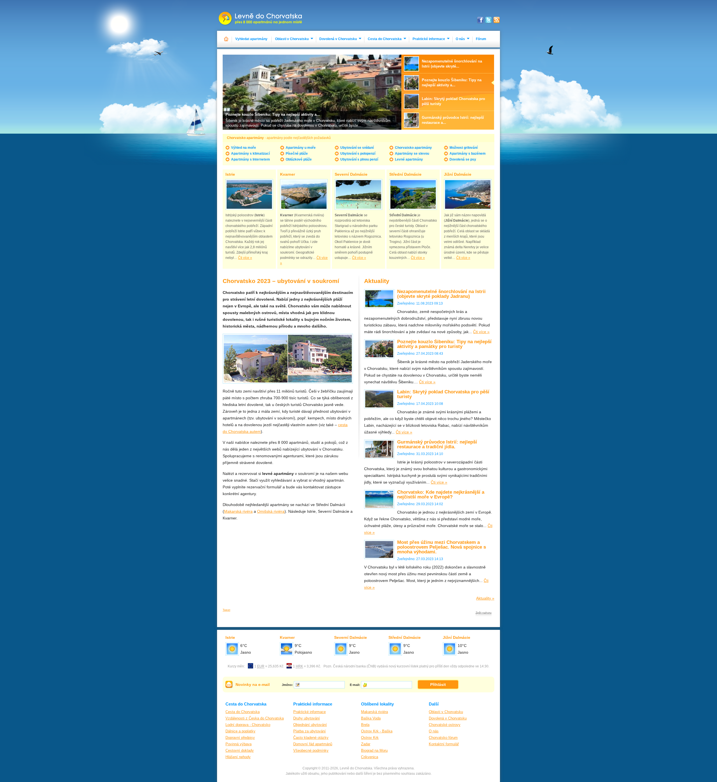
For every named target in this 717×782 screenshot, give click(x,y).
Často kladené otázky (311, 737)
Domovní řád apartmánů (312, 744)
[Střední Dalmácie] (413, 194)
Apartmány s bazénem (468, 154)
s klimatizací (250, 154)
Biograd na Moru (374, 750)
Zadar (365, 744)
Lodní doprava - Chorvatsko (247, 725)
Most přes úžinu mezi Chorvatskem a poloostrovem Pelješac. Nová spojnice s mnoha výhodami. (441, 547)
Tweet (226, 609)
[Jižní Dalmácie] (468, 194)
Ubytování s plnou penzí (359, 159)
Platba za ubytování (309, 731)
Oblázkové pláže (299, 159)
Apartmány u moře (301, 148)
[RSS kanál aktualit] (496, 20)
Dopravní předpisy (240, 737)
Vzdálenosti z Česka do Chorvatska (254, 718)
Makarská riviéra (374, 712)
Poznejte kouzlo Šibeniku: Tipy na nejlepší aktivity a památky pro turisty (444, 344)
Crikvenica (369, 757)
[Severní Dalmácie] (358, 194)
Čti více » (245, 258)
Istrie (230, 174)
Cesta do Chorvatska (385, 39)
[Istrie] (249, 194)
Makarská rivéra (238, 511)
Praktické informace (429, 39)
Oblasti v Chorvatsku (292, 39)
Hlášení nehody (238, 757)
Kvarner (287, 174)
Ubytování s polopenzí (357, 154)
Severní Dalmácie (351, 174)
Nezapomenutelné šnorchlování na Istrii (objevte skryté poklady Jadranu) (441, 294)
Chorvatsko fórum (443, 737)
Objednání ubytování (310, 725)
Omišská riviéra (271, 511)
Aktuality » (485, 598)
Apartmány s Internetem (250, 159)
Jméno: (287, 684)
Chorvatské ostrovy (444, 725)
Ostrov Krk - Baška (376, 731)
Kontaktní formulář (444, 744)
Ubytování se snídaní (357, 148)
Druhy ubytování (306, 718)
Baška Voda (371, 718)
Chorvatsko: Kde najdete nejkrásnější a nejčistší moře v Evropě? (440, 494)
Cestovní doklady (239, 750)
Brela (365, 725)
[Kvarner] (304, 194)
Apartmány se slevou (412, 154)
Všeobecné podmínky (311, 750)
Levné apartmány (409, 159)
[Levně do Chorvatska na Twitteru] (488, 20)
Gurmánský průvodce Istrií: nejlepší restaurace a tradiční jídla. (437, 444)
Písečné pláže (297, 154)
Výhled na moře (243, 148)
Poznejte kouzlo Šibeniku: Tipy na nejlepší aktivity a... (272, 114)
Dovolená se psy (463, 159)
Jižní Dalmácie (457, 174)
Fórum (481, 39)
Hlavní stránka (226, 39)
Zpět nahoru (484, 612)
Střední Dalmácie (405, 174)
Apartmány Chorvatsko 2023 (261, 15)
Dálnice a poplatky (240, 731)
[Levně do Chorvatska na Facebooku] (480, 20)
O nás (460, 39)
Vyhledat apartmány (251, 39)
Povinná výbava (238, 744)
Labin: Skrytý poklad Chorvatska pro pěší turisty (443, 394)
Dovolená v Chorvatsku (338, 39)
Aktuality (376, 281)
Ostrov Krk (370, 737)
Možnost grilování (464, 148)
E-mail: (355, 684)
